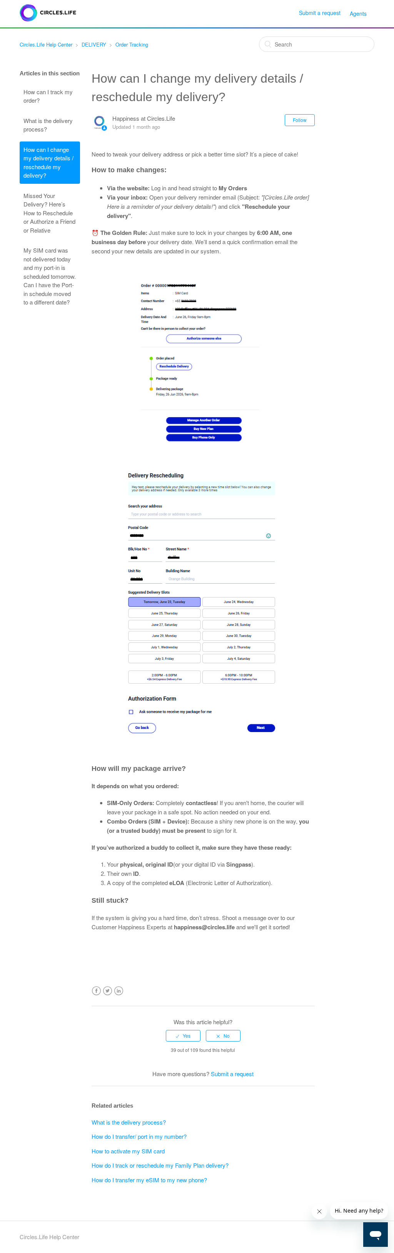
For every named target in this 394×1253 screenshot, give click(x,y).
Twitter (107, 991)
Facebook (96, 991)
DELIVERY (94, 44)
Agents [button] (358, 13)
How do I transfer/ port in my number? (139, 1136)
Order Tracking (131, 44)
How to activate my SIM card (128, 1151)
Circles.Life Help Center (46, 44)
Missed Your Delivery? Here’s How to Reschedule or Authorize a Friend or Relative (49, 212)
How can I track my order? (48, 96)
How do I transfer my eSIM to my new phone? (149, 1180)
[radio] (183, 1036)
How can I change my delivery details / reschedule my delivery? (48, 162)
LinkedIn (119, 991)
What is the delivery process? (48, 124)
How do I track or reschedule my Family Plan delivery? (160, 1165)
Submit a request (320, 13)
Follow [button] (300, 119)
